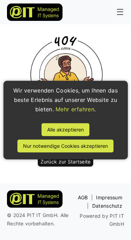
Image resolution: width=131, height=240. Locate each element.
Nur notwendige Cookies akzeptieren (65, 146)
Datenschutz (107, 206)
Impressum (109, 197)
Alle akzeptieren (65, 130)
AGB (83, 197)
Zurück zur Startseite (66, 162)
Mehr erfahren (75, 109)
